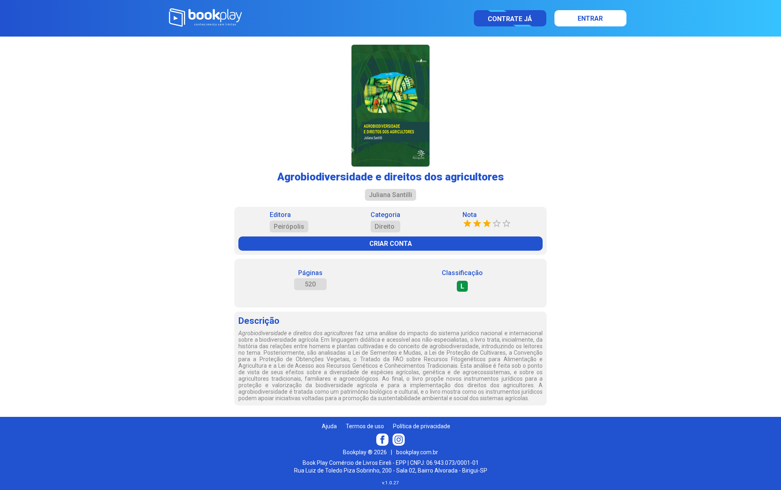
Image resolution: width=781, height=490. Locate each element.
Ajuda (329, 426)
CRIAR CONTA (390, 243)
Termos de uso (365, 426)
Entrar (590, 18)
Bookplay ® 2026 (365, 452)
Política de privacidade (421, 426)
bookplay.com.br (417, 452)
